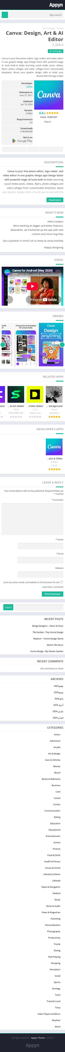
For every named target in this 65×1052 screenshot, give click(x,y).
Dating (57, 817)
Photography (53, 931)
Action (57, 734)
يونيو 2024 (58, 692)
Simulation (55, 969)
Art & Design (49, 28)
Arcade (57, 747)
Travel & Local (53, 1001)
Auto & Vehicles (52, 759)
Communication (52, 810)
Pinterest (32, 149)
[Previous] (62, 344)
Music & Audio (53, 905)
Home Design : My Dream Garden (46, 651)
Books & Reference (51, 778)
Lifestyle (56, 880)
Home (60, 28)
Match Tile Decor (55, 644)
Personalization (52, 924)
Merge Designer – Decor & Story (47, 625)
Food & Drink (53, 855)
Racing (57, 950)
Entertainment (53, 836)
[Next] (3, 344)
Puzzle (57, 944)
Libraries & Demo (51, 874)
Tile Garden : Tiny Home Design (48, 632)
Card (58, 791)
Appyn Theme (38, 1037)
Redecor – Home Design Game (48, 638)
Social (57, 975)
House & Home (52, 867)
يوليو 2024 (58, 685)
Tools (57, 994)
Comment (57, 499)
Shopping (55, 963)
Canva (29, 86)
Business (56, 785)
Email (59, 553)
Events (57, 842)
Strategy (56, 988)
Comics (56, 804)
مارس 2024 (58, 711)
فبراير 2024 (58, 717)
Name (59, 539)
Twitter (45, 149)
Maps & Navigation (51, 886)
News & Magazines (51, 912)
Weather (56, 1020)
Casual (57, 797)
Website (59, 568)
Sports (57, 982)
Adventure (55, 740)
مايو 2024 (58, 698)
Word (57, 1026)
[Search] (5, 15)
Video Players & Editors (49, 1013)
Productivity (54, 937)
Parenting (55, 918)
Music (57, 899)
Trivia (57, 1007)
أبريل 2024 (58, 704)
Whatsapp (8, 149)
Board (57, 772)
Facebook (57, 149)
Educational (54, 829)
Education (55, 823)
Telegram (20, 149)
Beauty (56, 766)
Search (8, 607)
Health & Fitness (52, 861)
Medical (56, 893)
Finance (56, 848)
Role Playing (54, 956)
